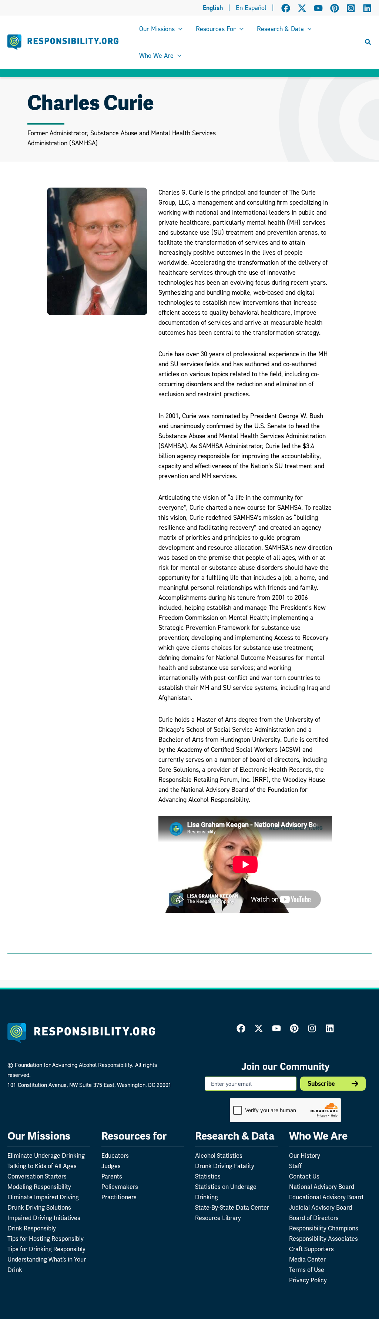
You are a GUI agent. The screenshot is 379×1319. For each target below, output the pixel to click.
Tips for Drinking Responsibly (46, 1249)
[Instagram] (350, 8)
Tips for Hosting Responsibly (45, 1239)
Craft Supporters (311, 1249)
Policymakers (119, 1187)
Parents (111, 1176)
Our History (304, 1156)
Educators (115, 1156)
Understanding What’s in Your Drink (46, 1265)
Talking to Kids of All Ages (42, 1166)
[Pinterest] (334, 8)
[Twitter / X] (302, 8)
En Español (251, 7)
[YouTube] (318, 8)
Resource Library (218, 1218)
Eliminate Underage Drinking (46, 1156)
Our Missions (38, 1136)
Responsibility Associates (323, 1239)
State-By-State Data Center (232, 1207)
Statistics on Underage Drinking (225, 1192)
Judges (111, 1166)
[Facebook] (285, 8)
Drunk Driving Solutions (39, 1207)
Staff (295, 1166)
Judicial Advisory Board (320, 1207)
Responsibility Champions (323, 1228)
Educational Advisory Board (326, 1197)
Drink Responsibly (31, 1228)
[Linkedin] (367, 8)
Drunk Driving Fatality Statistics (224, 1171)
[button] (178, 29)
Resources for (134, 1136)
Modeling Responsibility (39, 1187)
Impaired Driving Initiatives (43, 1218)
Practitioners (119, 1197)
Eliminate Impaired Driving (43, 1197)
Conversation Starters (37, 1176)
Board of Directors (314, 1218)
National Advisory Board (321, 1187)
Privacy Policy (308, 1280)
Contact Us (304, 1176)
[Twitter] (258, 1028)
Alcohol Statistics (218, 1156)
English (213, 7)
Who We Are (318, 1136)
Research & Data (235, 1136)
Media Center (307, 1259)
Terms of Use (306, 1270)
